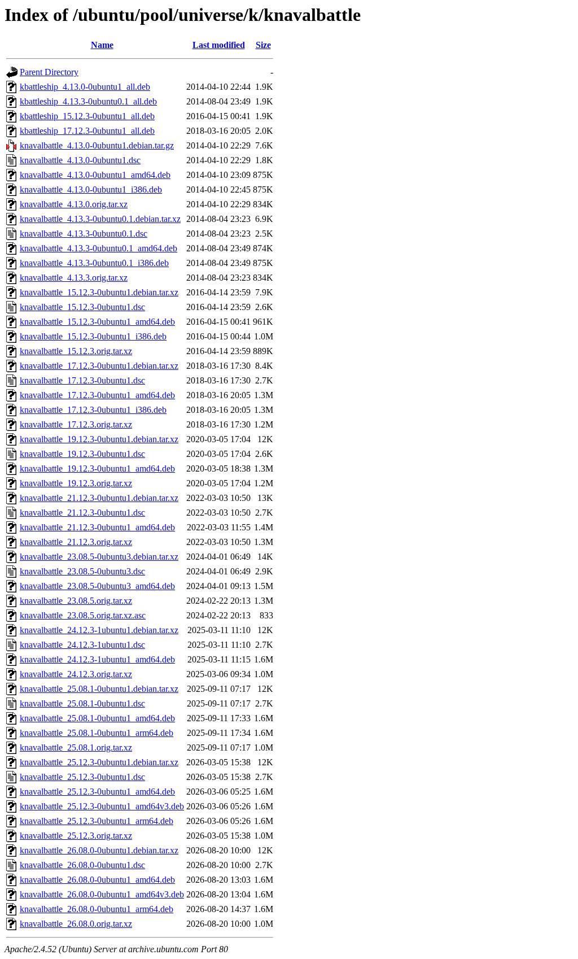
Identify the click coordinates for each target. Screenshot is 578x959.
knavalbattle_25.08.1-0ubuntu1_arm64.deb (96, 733)
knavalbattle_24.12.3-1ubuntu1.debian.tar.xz (99, 630)
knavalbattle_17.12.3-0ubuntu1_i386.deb (93, 410)
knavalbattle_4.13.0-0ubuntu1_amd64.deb (95, 175)
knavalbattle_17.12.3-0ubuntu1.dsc (82, 380)
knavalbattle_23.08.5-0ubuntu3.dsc (82, 571)
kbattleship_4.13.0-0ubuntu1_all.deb (85, 86)
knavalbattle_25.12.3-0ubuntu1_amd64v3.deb (102, 806)
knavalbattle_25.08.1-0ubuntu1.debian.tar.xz (99, 689)
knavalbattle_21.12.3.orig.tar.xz (76, 542)
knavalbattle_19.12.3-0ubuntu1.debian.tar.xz (99, 439)
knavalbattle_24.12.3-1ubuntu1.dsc (82, 644)
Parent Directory (49, 72)
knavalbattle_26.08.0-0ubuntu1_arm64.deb (96, 909)
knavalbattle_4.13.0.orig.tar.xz (74, 204)
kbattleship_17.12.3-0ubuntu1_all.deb (87, 131)
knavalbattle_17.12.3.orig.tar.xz (76, 424)
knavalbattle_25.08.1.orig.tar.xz (76, 747)
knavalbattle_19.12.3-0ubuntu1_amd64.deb (97, 468)
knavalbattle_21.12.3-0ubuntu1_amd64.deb (97, 527)
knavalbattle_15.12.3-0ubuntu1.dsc (82, 307)
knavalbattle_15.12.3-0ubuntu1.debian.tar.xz (99, 292)
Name (102, 45)
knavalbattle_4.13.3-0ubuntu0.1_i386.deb (94, 263)
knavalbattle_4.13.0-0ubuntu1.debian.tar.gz (97, 145)
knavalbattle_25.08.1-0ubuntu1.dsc (82, 703)
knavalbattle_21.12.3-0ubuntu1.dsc (82, 512)
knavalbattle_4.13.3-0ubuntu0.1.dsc (83, 233)
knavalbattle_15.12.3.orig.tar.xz (76, 351)
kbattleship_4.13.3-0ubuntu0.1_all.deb (88, 101)
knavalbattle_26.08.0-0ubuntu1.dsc (82, 865)
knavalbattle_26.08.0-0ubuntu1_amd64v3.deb (102, 894)
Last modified (218, 45)
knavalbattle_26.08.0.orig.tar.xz (76, 924)
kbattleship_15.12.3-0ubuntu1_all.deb (87, 116)
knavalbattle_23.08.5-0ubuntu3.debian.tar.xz (99, 556)
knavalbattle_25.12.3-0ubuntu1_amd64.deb (97, 791)
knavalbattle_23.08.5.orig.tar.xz (76, 600)
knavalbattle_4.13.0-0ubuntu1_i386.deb (91, 189)
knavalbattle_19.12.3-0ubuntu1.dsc (82, 454)
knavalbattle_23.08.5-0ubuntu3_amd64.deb (97, 586)
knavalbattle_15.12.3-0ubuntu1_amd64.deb (97, 321)
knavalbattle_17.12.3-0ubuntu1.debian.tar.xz (99, 365)
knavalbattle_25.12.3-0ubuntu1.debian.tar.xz (99, 762)
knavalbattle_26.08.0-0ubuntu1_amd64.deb (97, 879)
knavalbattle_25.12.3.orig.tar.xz (76, 835)
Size (263, 45)
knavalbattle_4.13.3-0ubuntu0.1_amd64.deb (98, 248)
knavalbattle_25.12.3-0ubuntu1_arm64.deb (96, 821)
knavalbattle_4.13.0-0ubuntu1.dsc (80, 160)
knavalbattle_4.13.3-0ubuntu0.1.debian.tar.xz (100, 219)
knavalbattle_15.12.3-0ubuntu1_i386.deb (93, 336)
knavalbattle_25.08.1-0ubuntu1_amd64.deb (97, 718)
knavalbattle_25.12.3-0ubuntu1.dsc (82, 777)
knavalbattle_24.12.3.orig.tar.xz (76, 674)
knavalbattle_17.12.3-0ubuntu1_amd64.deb (97, 395)
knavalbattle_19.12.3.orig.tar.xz (76, 483)
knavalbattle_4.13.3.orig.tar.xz (74, 277)
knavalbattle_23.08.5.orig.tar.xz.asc (83, 615)
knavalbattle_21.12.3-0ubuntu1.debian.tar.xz (99, 498)
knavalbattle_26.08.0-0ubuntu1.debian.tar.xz (99, 850)
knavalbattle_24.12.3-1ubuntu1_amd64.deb (97, 659)
